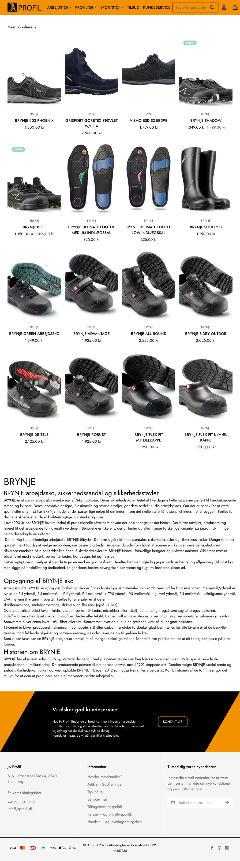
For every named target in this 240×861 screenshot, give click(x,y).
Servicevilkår (97, 799)
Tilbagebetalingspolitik (105, 806)
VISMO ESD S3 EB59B (149, 120)
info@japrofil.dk (20, 808)
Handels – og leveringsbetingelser (114, 821)
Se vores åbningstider (24, 792)
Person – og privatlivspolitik (109, 814)
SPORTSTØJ (110, 7)
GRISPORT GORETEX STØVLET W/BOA (91, 123)
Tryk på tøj (95, 791)
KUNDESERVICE (156, 7)
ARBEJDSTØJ (57, 7)
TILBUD (133, 7)
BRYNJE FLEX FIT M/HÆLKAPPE (149, 437)
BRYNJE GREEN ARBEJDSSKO (34, 333)
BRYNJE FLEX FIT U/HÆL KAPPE (205, 437)
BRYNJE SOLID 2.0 (206, 227)
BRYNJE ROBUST (91, 434)
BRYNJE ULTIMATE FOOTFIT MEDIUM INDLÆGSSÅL (91, 229)
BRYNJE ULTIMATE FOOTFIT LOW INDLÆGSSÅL (148, 229)
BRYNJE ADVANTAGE (91, 333)
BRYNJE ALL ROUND (148, 333)
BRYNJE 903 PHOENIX (34, 120)
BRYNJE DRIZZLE (34, 434)
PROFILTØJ (84, 7)
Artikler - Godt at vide (104, 784)
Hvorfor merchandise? (104, 776)
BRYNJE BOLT (34, 227)
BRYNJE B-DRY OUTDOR (205, 333)
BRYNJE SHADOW (205, 120)
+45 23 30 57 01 (21, 802)
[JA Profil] (24, 7)
